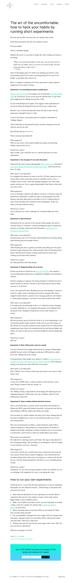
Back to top (62, 576)
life (15, 536)
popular (18, 536)
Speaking (59, 4)
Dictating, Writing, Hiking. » (26, 539)
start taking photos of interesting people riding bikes (28, 166)
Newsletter (44, 4)
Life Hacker (46, 505)
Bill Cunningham (47, 164)
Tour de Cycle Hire (42, 271)
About (52, 4)
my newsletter (37, 576)
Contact (67, 4)
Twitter (15, 576)
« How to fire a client (15, 539)
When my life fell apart (18, 94)
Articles (36, 4)
